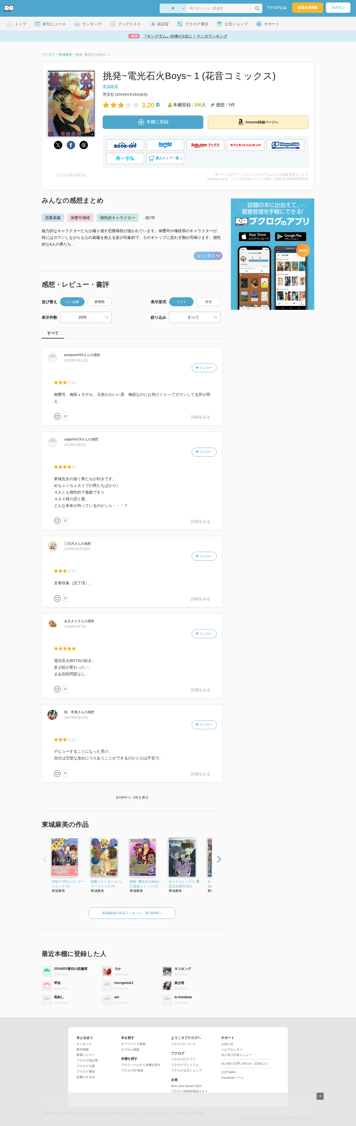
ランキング (84, 1044)
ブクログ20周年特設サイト (189, 1091)
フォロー (205, 368)
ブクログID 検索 (132, 1070)
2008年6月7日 (75, 627)
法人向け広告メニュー (236, 1054)
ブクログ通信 (85, 1071)
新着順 (100, 302)
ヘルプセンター (232, 1049)
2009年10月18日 (77, 549)
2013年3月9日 (75, 445)
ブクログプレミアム (185, 1064)
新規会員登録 (308, 7)
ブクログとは (276, 7)
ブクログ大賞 (85, 1066)
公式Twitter (228, 1072)
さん (77, 355)
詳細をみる (200, 417)
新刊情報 (82, 1049)
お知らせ (227, 1044)
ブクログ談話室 (87, 1060)
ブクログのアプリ (183, 1059)
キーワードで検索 (133, 1044)
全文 (208, 302)
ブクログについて (183, 1044)
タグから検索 (130, 1049)
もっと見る (206, 256)
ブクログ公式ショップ (186, 1070)
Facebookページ (232, 1077)
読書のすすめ (85, 1077)
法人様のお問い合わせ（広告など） (245, 1063)
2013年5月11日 (76, 360)
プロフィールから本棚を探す (141, 1064)
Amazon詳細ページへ (261, 122)
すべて (53, 333)
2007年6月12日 (76, 718)
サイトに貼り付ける (71, 174)
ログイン (338, 7)
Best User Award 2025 (186, 1086)
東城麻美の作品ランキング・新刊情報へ (132, 913)
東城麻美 (110, 86)
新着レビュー (85, 1054)
